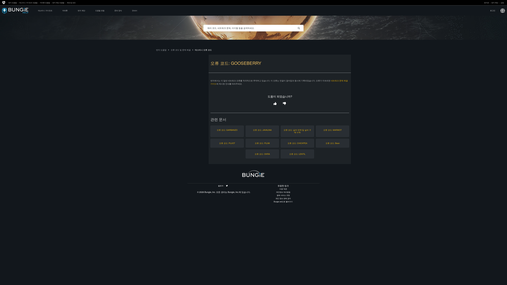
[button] (275, 103)
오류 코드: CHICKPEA (297, 143)
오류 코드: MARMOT (332, 130)
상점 (502, 2)
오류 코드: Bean (333, 143)
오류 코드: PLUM (262, 143)
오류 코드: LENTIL (297, 154)
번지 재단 (494, 2)
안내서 (134, 10)
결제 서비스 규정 (283, 195)
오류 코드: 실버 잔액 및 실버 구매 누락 (297, 131)
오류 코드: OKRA (262, 154)
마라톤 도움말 (45, 2)
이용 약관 (283, 189)
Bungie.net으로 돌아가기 (283, 201)
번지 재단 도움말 (58, 2)
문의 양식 (118, 10)
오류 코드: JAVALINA (262, 130)
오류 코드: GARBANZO (227, 130)
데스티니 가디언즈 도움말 (28, 2)
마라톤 (65, 10)
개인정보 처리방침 (283, 192)
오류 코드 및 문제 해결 (181, 49)
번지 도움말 (12, 2)
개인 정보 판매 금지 (283, 198)
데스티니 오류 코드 (203, 49)
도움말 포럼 (99, 10)
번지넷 (486, 2)
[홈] (17, 10)
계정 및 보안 (71, 2)
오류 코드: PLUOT (227, 143)
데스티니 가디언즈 (45, 10)
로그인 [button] (492, 10)
